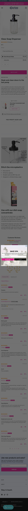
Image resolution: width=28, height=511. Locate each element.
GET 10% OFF (7, 259)
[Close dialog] (26, 246)
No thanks (20, 259)
